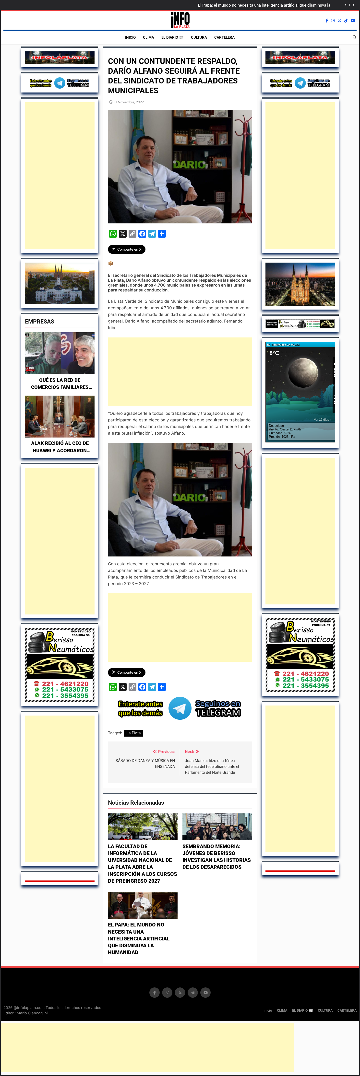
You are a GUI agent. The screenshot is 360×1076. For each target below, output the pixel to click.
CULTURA (199, 37)
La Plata (133, 733)
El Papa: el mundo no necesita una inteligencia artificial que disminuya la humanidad (138, 938)
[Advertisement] (60, 175)
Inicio (130, 37)
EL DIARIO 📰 (172, 37)
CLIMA (148, 37)
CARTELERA (224, 37)
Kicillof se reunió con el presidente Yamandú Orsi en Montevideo (271, 5)
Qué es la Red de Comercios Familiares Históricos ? (60, 387)
